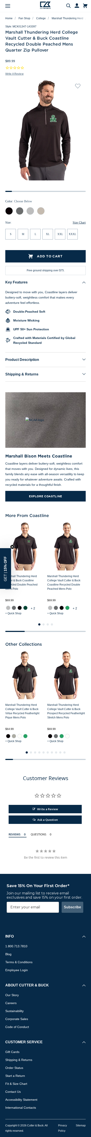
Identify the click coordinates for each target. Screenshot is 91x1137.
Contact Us (13, 1091)
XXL (60, 234)
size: (8, 222)
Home (9, 18)
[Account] (75, 6)
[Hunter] (25, 608)
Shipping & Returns (21, 374)
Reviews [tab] (15, 834)
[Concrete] (8, 608)
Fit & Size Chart (16, 1083)
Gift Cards (12, 1052)
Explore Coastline (45, 496)
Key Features (16, 282)
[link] (8, 608)
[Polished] (14, 736)
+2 (33, 608)
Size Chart (79, 222)
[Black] (20, 608)
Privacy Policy (62, 1128)
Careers (11, 1003)
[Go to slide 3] (48, 625)
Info (9, 936)
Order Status (14, 1068)
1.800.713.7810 (16, 946)
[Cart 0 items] (85, 6)
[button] (5, 568)
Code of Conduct (17, 1027)
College (41, 18)
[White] (20, 736)
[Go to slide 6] (48, 752)
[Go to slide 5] (43, 752)
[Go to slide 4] (52, 625)
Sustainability (14, 1011)
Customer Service (24, 1042)
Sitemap (81, 1125)
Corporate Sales (16, 1019)
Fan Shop (24, 18)
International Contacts (20, 1107)
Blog (8, 954)
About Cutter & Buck (27, 985)
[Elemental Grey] (14, 608)
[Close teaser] (12, 547)
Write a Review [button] (14, 73)
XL (47, 234)
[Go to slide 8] (56, 752)
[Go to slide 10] (64, 752)
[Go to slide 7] (52, 752)
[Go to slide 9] (60, 752)
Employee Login (16, 970)
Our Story (12, 995)
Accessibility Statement (21, 1099)
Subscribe (72, 907)
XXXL (72, 234)
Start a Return (15, 1076)
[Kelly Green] (67, 608)
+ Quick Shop (13, 613)
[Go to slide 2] (43, 625)
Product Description (22, 360)
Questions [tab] (38, 834)
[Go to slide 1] (39, 625)
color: (18, 201)
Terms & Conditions (18, 962)
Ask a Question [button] (47, 820)
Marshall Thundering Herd (67, 18)
